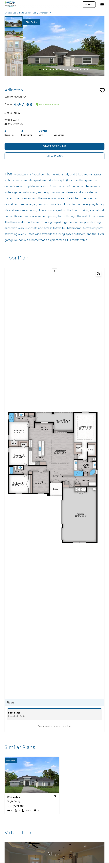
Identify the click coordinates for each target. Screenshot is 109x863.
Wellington (13, 797)
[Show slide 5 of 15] (14, 70)
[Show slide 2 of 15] (14, 34)
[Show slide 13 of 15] (80, 69)
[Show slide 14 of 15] (84, 69)
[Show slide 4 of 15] (14, 58)
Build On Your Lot (13, 96)
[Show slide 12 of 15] (77, 69)
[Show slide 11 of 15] (74, 69)
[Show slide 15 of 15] (87, 69)
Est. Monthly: (49, 104)
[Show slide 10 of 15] (70, 69)
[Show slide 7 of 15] (60, 69)
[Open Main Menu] (102, 4)
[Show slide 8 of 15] (63, 69)
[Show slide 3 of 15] (14, 46)
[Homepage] (18, 4)
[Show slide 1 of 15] (14, 22)
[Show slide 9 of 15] (67, 69)
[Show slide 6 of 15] (56, 69)
